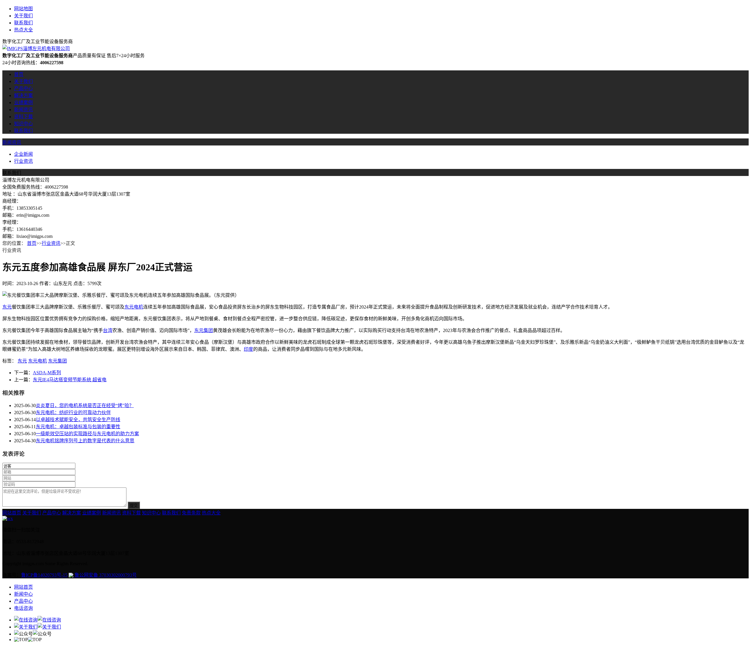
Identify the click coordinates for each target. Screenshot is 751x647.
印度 (248, 349)
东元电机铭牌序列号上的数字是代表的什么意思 (85, 440)
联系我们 (23, 22)
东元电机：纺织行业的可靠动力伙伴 (73, 412)
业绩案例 (23, 102)
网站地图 (23, 8)
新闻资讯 (23, 109)
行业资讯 (23, 161)
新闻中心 (23, 594)
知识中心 (23, 123)
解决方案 (23, 95)
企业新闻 (23, 154)
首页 (18, 74)
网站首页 (11, 512)
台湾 (107, 330)
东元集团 (203, 330)
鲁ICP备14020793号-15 (44, 575)
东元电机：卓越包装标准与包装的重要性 (78, 426)
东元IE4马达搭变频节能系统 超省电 (69, 379)
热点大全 (23, 29)
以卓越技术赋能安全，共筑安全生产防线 (78, 419)
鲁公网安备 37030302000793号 (105, 575)
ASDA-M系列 (47, 372)
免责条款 (191, 512)
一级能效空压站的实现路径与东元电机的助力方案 (87, 433)
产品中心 (23, 88)
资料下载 (23, 116)
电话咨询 (23, 608)
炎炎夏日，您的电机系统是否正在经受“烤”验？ (85, 405)
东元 (7, 306)
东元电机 (133, 306)
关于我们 (23, 15)
